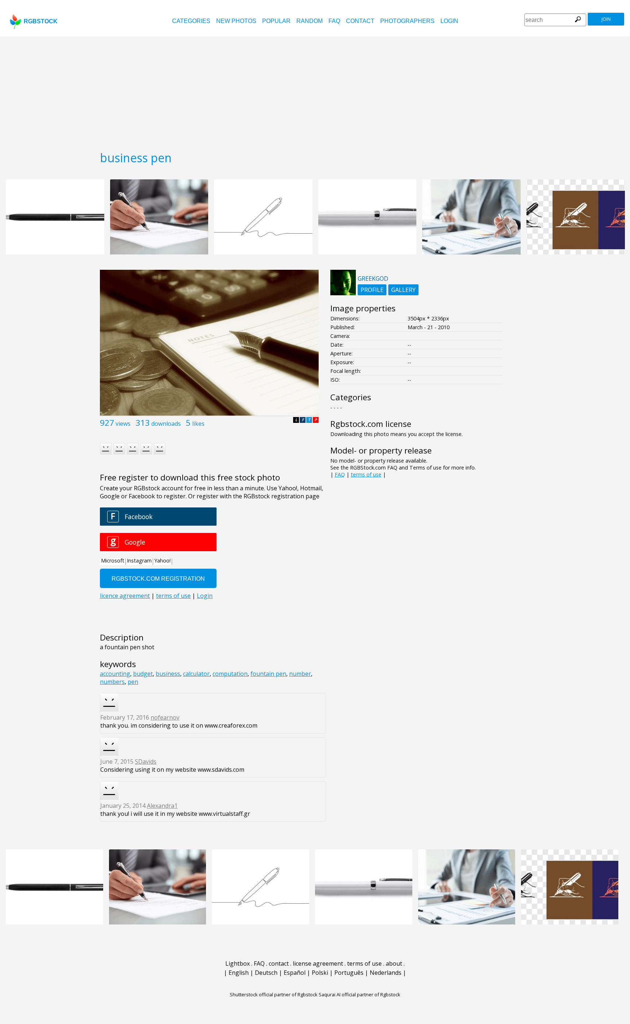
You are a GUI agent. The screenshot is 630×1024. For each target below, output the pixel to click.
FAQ (334, 21)
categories (191, 21)
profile (372, 290)
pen (133, 682)
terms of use (366, 474)
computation (230, 674)
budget (143, 674)
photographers (407, 21)
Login (449, 21)
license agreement (318, 963)
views (123, 424)
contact (360, 21)
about (394, 963)
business (168, 674)
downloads (166, 424)
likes (198, 424)
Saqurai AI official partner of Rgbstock (359, 994)
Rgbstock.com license (370, 423)
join (606, 19)
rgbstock (41, 21)
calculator (196, 674)
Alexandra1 (162, 806)
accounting (115, 674)
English (239, 973)
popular (276, 21)
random (309, 21)
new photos (236, 21)
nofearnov (165, 717)
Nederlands (385, 973)
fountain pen (268, 674)
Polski (320, 973)
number (300, 674)
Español (295, 973)
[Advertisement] (315, 91)
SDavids (145, 762)
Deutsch (266, 973)
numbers (112, 682)
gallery (403, 290)
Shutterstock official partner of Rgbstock (274, 994)
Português (348, 973)
